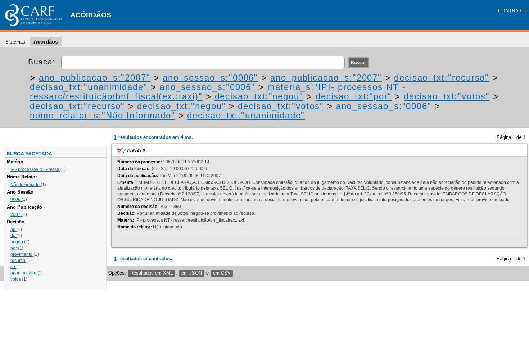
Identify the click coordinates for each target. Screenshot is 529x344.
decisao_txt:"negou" (259, 96)
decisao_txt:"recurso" (441, 77)
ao (13, 229)
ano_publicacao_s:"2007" (94, 77)
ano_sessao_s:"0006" (210, 77)
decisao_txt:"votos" (446, 96)
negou (17, 241)
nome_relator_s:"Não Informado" (102, 115)
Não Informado (25, 184)
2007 (16, 214)
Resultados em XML (151, 273)
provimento (21, 254)
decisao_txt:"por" (354, 96)
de (13, 235)
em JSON (191, 273)
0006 (16, 199)
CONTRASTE (512, 10)
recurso (18, 260)
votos (16, 279)
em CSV (222, 273)
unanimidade (23, 272)
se (13, 266)
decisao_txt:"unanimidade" (89, 87)
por (14, 248)
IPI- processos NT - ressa (35, 169)
